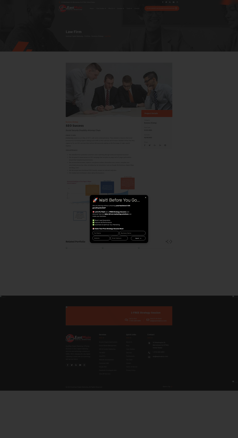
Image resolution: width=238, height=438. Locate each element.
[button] (145, 197)
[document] (119, 219)
